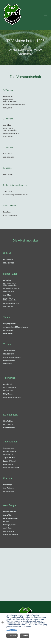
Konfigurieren (12, 630)
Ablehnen (24, 636)
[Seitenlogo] (12, 15)
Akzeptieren (11, 636)
